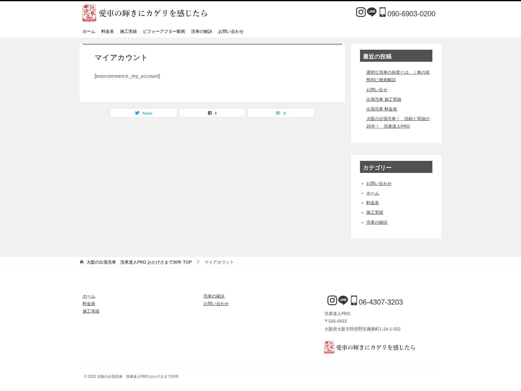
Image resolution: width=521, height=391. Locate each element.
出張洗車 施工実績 (383, 99)
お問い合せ (376, 89)
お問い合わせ (231, 31)
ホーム (89, 31)
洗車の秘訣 (201, 31)
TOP (139, 262)
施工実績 (128, 31)
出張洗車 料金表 (381, 109)
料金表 (107, 31)
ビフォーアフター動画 (164, 31)
